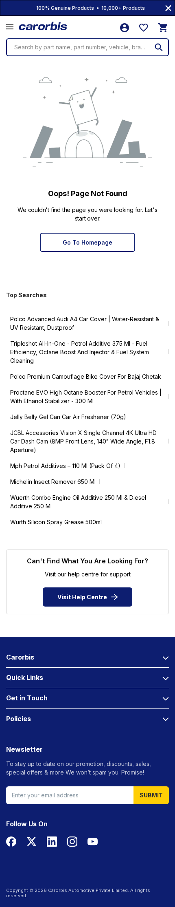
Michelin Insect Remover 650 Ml (53, 481)
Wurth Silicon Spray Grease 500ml (56, 522)
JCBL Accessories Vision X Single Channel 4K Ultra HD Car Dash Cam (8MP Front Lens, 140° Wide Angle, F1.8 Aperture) (83, 441)
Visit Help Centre (82, 597)
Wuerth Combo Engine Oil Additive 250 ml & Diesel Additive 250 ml (78, 502)
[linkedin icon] (52, 841)
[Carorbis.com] (43, 26)
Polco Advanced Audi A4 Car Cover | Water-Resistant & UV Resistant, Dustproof (84, 323)
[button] (9, 27)
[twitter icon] (31, 841)
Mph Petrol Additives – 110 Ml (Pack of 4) (65, 465)
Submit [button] (151, 795)
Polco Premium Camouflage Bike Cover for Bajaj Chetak (85, 376)
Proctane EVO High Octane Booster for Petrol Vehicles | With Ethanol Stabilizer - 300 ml (86, 396)
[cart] (162, 27)
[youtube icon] (93, 841)
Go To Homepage (87, 242)
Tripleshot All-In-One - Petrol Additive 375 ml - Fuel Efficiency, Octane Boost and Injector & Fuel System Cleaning (79, 352)
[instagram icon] (72, 841)
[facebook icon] (11, 841)
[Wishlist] (143, 27)
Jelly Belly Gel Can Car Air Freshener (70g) (68, 416)
